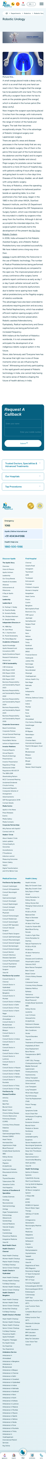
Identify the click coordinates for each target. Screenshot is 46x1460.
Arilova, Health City (32, 679)
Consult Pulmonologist (11, 916)
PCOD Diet (29, 949)
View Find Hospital (13, 1456)
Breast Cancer (7, 1110)
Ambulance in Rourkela (11, 1428)
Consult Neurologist (10, 892)
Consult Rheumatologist (11, 940)
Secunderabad (30, 670)
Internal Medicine (9, 1224)
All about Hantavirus (32, 953)
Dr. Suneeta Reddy (9, 613)
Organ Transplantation (10, 1212)
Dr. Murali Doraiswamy (10, 636)
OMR (27, 575)
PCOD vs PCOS (30, 912)
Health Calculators (31, 1329)
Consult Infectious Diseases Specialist (9, 956)
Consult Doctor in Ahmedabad (9, 1017)
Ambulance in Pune (9, 1425)
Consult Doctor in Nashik (11, 1071)
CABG (27, 1057)
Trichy (27, 642)
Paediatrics (6, 1230)
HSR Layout (29, 615)
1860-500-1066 (14, 546)
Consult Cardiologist (10, 886)
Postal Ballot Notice (9, 740)
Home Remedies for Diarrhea (32, 939)
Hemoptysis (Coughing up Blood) (33, 1118)
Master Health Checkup (11, 1262)
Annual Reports (8, 753)
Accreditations (8, 850)
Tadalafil (28, 1256)
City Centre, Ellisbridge (33, 722)
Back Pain (6, 1104)
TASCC (5, 865)
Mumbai (28, 707)
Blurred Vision (7, 1107)
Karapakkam (29, 593)
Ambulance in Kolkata (10, 1401)
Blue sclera (29, 1154)
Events (5, 816)
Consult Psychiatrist (10, 964)
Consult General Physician (8, 911)
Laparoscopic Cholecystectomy (31, 1070)
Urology (6, 257)
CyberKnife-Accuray (32, 1178)
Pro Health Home (9, 1343)
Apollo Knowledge (9, 645)
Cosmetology (7, 1233)
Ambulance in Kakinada (11, 1388)
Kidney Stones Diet (32, 903)
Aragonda (28, 639)
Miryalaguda (29, 667)
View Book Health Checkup (32, 1456)
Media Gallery (7, 819)
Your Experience (8, 1349)
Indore (27, 704)
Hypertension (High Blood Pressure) (9, 1146)
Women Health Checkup (11, 1258)
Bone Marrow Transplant (33, 967)
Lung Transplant (31, 1090)
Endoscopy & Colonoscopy (30, 1293)
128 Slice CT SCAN (32, 1214)
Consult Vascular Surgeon (8, 929)
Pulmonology (7, 1215)
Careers (5, 596)
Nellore (28, 636)
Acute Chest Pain (31, 1114)
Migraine (6, 1163)
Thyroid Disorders (9, 1178)
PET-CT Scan (29, 1280)
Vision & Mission (8, 569)
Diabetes (6, 1128)
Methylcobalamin (31, 1250)
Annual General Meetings (11, 734)
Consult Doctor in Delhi (11, 1005)
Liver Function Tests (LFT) (32, 1307)
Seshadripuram (30, 621)
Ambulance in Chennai (10, 1373)
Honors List (7, 660)
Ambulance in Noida (9, 1422)
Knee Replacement (32, 1049)
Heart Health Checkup (10, 1255)
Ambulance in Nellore (10, 1419)
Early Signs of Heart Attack (32, 893)
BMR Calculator (30, 1335)
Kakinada (28, 685)
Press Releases (8, 813)
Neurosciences (8, 1203)
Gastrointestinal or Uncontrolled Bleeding (33, 1158)
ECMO (27, 1202)
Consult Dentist (8, 952)
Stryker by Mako (31, 1187)
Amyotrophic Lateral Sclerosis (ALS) (32, 963)
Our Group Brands (9, 578)
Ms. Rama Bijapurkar (9, 639)
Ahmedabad (29, 719)
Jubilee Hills (29, 661)
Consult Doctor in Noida (11, 1074)
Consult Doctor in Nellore (11, 1077)
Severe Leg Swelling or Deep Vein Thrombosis (33, 1149)
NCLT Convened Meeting (11, 779)
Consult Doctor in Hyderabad (9, 986)
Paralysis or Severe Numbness (31, 1129)
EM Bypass (29, 731)
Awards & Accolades (10, 582)
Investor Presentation (10, 762)
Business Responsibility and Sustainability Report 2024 (11, 701)
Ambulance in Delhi (9, 1376)
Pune (27, 713)
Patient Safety (8, 862)
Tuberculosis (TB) (9, 1181)
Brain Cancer (29, 970)
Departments (16, 13)
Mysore (28, 627)
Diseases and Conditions (34, 959)
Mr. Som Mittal (8, 630)
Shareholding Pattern (10, 776)
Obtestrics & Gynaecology (7, 1219)
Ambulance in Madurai (10, 1407)
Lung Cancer (7, 1160)
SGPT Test (29, 1298)
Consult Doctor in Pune (11, 1008)
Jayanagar (28, 618)
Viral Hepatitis (8, 1187)
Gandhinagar (29, 725)
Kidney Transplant (31, 1078)
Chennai (28, 563)
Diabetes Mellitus (31, 988)
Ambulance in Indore (10, 1385)
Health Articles (30, 882)
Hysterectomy (30, 1075)
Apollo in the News (9, 810)
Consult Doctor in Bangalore (9, 991)
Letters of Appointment (11, 743)
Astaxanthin (29, 1238)
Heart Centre (30, 596)
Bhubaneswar (30, 752)
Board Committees (9, 728)
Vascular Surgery (8, 1227)
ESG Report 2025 (9, 670)
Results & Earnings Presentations (9, 757)
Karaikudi (28, 645)
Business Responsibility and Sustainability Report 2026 (11, 718)
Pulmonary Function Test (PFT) (34, 1302)
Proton (27, 599)
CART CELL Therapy (32, 1060)
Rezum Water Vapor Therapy (32, 1209)
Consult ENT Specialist (11, 925)
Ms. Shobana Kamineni (10, 616)
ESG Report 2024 (9, 673)
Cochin (27, 602)
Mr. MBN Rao (7, 627)
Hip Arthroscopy (31, 1096)
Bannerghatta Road (32, 609)
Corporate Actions (9, 737)
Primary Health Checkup (11, 1281)
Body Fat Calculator (32, 1338)
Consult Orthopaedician (11, 889)
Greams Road (30, 566)
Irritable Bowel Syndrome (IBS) (11, 1152)
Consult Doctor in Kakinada (9, 1043)
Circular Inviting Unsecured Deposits (10, 786)
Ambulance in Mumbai (10, 1410)
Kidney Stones (8, 1157)
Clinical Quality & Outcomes (8, 845)
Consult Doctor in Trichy (11, 1085)
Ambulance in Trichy (9, 1431)
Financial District (31, 655)
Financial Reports (9, 750)
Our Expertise (7, 1346)
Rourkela (28, 758)
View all (28, 956)
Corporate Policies (9, 731)
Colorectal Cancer (31, 982)
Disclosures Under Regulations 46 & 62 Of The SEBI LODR (11, 770)
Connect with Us (8, 831)
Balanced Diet (30, 915)
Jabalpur (28, 764)
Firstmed (28, 584)
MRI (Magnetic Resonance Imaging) (32, 1269)
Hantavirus (29, 994)
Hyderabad (29, 648)
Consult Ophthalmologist (11, 937)
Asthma (5, 1101)
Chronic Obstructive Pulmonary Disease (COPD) (10, 1118)
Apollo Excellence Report (11, 654)
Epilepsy (5, 1131)
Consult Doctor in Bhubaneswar (9, 1023)
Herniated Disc (8, 1142)
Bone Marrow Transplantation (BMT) (33, 1053)
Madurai (28, 630)
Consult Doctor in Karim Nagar (11, 1012)
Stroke (5, 1175)
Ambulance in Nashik (10, 1416)
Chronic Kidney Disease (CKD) (33, 978)
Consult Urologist (9, 907)
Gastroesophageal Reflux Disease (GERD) (11, 1135)
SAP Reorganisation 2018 (11, 800)
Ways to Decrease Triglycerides (31, 919)
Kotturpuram (29, 581)
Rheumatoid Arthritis (10, 1172)
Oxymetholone (30, 1253)
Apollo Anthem (8, 572)
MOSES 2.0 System (32, 1205)
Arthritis (5, 1098)
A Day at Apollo (8, 593)
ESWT (27, 1217)
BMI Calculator (30, 1332)
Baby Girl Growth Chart (33, 885)
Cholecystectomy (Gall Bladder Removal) (33, 1064)
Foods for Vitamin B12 (33, 926)
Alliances (6, 585)
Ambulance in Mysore (10, 1413)
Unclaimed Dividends (10, 782)
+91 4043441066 (15, 536)
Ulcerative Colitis (9, 1184)
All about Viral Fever (32, 923)
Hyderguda (29, 658)
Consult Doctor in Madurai (9, 1063)
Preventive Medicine (10, 1236)
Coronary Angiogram (32, 1283)
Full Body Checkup (9, 1265)
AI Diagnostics (30, 1220)
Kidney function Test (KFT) (32, 1319)
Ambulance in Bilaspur (10, 1370)
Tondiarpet (29, 578)
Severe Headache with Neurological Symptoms (33, 1144)
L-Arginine (29, 1247)
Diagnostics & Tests (32, 1265)
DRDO (27, 651)
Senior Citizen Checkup (11, 1268)
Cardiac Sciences (8, 1197)
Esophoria (28, 1140)
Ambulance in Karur (9, 1394)
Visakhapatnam (30, 676)
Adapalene (29, 1235)
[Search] (18, 4)
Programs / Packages (10, 1340)
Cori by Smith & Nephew (34, 1184)
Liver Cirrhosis (30, 1015)
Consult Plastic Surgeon (11, 934)
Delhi (27, 688)
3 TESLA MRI (29, 1196)
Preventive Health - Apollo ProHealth (9, 1335)
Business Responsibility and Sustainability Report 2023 (11, 685)
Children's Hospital (32, 587)
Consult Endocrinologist (11, 949)
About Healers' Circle (10, 838)
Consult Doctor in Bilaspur (9, 1029)
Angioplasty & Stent (32, 1045)
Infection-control (8, 856)
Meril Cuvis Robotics (32, 1181)
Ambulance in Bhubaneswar (7, 1365)
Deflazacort (29, 1241)
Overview (6, 566)
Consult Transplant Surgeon (9, 968)
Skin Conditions (31, 1030)
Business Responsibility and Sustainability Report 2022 (11, 693)
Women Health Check (10, 1302)
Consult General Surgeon (11, 943)
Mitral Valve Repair (31, 1093)
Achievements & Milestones (8, 589)
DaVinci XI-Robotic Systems (31, 1173)
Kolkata (28, 728)
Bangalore (28, 605)
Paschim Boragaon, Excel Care (34, 747)
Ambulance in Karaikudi (11, 1391)
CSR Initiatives (8, 667)
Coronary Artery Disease (11, 1125)
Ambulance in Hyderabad (11, 1382)
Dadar (27, 710)
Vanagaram (29, 569)
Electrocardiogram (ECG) (34, 1289)
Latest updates (8, 841)
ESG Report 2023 (9, 676)
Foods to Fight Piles (32, 935)
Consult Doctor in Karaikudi (9, 1049)
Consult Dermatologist (11, 946)
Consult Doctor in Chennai (9, 980)
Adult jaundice (30, 1163)
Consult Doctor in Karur (11, 1053)
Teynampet (29, 572)
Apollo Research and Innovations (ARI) (10, 649)
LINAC (27, 1199)
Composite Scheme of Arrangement (10, 792)
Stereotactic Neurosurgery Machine (33, 1224)
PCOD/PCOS (7, 1166)
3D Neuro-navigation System (32, 1191)
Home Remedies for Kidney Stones (32, 898)
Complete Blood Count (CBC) (33, 1313)
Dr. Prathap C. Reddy (10, 607)
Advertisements (8, 797)
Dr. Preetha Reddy (9, 610)
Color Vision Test (31, 1342)
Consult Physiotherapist (11, 961)
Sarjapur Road (30, 624)
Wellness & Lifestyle (32, 1323)
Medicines (29, 1232)
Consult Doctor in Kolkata (11, 1002)
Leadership (6, 575)
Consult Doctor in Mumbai (9, 997)
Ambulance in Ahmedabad (7, 1357)
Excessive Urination (32, 1122)
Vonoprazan (29, 1259)
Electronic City (30, 612)
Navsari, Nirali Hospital (33, 767)
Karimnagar (29, 664)
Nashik (27, 716)
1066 (23, 5)
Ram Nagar (29, 682)
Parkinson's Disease (9, 1169)
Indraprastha (29, 691)
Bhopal (27, 761)
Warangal (28, 673)
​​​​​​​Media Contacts (8, 822)
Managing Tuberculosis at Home (34, 907)
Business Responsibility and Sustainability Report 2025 (11, 710)
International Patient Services (10, 1441)
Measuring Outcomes (10, 859)
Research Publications (10, 657)
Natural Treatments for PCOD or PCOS (33, 945)
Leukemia (28, 1012)
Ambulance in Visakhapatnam (8, 1435)
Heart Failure (7, 1139)
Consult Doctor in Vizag (11, 1089)
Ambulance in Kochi (9, 1398)
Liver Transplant (30, 1087)
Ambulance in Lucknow (11, 1404)
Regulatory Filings (9, 765)
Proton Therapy (30, 1104)
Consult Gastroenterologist (9, 896)
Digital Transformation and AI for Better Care (10, 869)
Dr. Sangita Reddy (9, 619)
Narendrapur (29, 734)
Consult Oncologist (9, 901)
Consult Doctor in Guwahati (9, 1034)
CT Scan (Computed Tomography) (32, 1275)
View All (5, 973)
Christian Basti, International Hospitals (33, 741)
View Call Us (41, 1456)
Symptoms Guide (31, 1110)
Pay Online (6, 1446)
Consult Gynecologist (10, 922)
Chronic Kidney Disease (11, 1113)
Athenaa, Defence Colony (34, 698)
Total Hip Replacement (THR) (33, 1100)
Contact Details (8, 803)
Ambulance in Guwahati (11, 1379)
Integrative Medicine (10, 1239)
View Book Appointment (4, 1456)
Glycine (28, 1244)
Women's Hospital (31, 590)
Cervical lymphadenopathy (31, 1135)
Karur (27, 633)
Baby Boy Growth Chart (33, 889)
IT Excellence (7, 853)
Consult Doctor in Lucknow (9, 1057)
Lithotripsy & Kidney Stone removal (32, 1082)
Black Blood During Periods (31, 930)
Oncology (6, 1200)
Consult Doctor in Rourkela (9, 1081)
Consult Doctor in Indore (11, 1039)
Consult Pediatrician (10, 919)
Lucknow (28, 701)
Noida (27, 695)
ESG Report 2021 (9, 679)
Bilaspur (28, 755)
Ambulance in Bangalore (11, 1361)
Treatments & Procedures (34, 1042)
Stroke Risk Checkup (10, 1309)
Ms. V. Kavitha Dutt (9, 633)
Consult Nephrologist (10, 904)
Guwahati (28, 737)
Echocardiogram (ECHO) (33, 1286)
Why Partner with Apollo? (11, 828)
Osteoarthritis (30, 1018)
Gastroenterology (9, 1206)
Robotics (27, 13)
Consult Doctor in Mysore (11, 1068)
